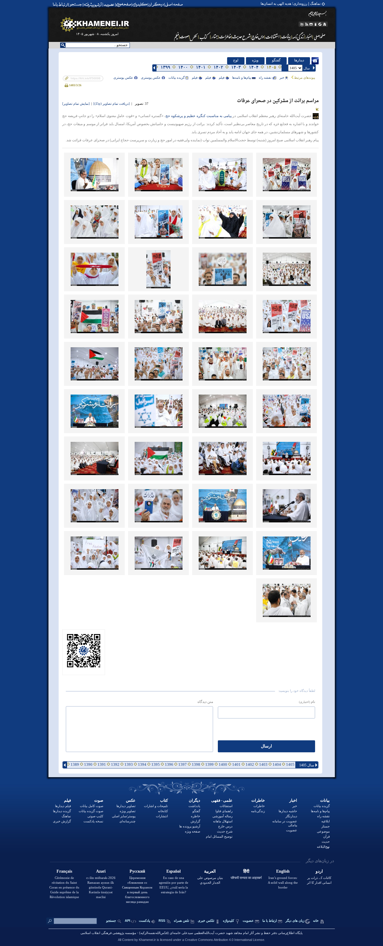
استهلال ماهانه (222, 821)
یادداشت (194, 806)
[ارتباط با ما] (60, 4)
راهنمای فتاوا (223, 811)
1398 (196, 764)
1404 (277, 764)
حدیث (326, 841)
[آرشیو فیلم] (176, 36)
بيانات (325, 800)
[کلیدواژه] (139, 4)
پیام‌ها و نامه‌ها (241, 77)
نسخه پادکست (93, 821)
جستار (325, 826)
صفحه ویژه (192, 831)
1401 (236, 764)
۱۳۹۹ (165, 67)
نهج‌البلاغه (323, 846)
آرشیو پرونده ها (189, 826)
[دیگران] (156, 4)
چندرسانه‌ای (127, 821)
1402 (250, 764)
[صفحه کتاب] (204, 36)
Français (64, 871)
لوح (235, 60)
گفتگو (276, 60)
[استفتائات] (272, 36)
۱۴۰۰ (183, 67)
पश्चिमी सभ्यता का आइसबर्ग (246, 878)
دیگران (194, 800)
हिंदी (246, 871)
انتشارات (162, 816)
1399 (209, 764)
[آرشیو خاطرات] (225, 36)
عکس (131, 800)
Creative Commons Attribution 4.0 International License (224, 940)
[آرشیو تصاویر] (194, 36)
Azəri (101, 871)
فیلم (67, 800)
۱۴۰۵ (271, 67)
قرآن (326, 836)
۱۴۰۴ (254, 67)
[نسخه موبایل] (301, 24)
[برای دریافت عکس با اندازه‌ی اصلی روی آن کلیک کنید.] (286, 175)
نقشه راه (265, 77)
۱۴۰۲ (218, 67)
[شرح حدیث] (241, 36)
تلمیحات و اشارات (156, 806)
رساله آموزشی (222, 816)
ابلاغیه (325, 821)
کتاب (164, 800)
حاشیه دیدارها (288, 811)
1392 (115, 764)
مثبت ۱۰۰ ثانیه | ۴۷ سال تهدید (298, 3)
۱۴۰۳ (236, 67)
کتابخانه (163, 811)
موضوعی (323, 831)
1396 (169, 764)
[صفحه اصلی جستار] (214, 36)
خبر (281, 77)
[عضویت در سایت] (109, 4)
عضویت (291, 830)
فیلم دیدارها (63, 806)
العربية (210, 871)
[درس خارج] (258, 36)
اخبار (293, 800)
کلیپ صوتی (95, 816)
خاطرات (258, 800)
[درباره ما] (316, 24)
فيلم (221, 77)
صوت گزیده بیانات (91, 811)
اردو (319, 871)
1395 (155, 764)
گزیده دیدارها (62, 811)
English (283, 871)
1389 (75, 764)
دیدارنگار (291, 816)
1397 (182, 764)
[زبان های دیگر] (320, 24)
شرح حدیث (224, 831)
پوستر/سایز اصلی (124, 816)
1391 (102, 764)
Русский (137, 871)
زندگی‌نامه (258, 811)
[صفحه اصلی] (175, 4)
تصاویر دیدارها (126, 806)
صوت (98, 800)
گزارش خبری (62, 821)
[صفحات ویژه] (123, 4)
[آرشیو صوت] (184, 36)
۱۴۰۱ (201, 67)
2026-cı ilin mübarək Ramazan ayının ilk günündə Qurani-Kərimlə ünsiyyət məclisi (100, 887)
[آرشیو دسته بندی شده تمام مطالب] (93, 4)
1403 (263, 764)
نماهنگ (66, 816)
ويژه (255, 60)
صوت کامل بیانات (91, 806)
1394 (142, 764)
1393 (128, 764)
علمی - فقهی (221, 800)
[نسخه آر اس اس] (306, 24)
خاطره (195, 816)
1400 (223, 764)
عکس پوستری (151, 77)
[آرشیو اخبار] (309, 36)
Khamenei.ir (147, 940)
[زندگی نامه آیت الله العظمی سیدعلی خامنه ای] (298, 36)
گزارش (195, 821)
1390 (88, 764)
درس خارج (225, 826)
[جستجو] (76, 4)
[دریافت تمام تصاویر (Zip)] (111, 103)
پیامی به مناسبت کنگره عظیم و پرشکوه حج (198, 116)
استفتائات (226, 806)
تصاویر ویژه (128, 811)
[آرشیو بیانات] (286, 36)
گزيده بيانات (176, 77)
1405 (290, 764)
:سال (306, 68)
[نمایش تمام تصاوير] (76, 103)
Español (173, 871)
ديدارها (299, 60)
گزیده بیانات (322, 806)
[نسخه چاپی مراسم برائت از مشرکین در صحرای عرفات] (67, 85)
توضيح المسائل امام (219, 836)
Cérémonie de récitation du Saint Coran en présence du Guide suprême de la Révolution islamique (64, 887)
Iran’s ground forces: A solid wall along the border (283, 882)
